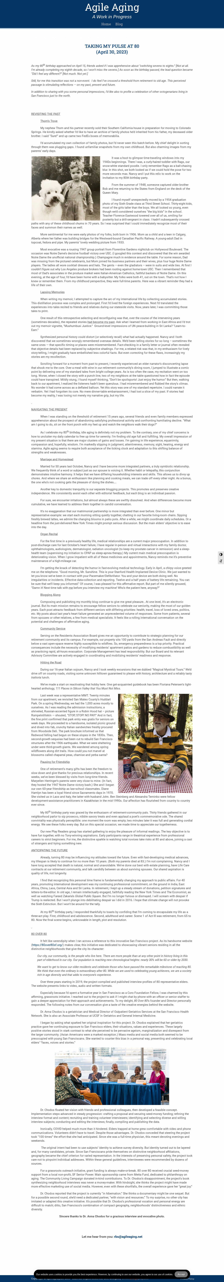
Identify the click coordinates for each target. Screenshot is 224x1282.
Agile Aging (112, 7)
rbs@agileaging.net (128, 1237)
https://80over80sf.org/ (47, 945)
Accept (181, 1274)
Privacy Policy (187, 1279)
